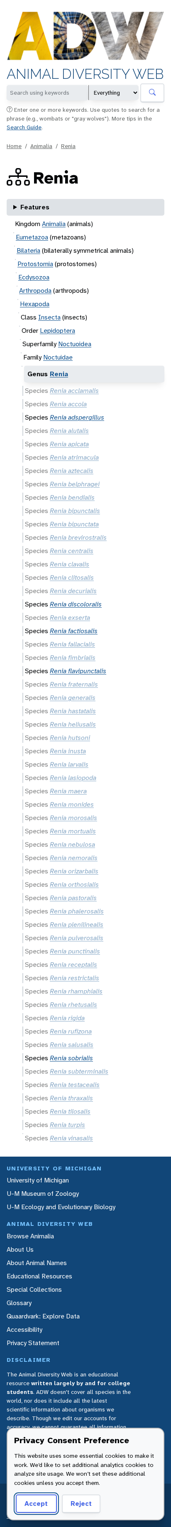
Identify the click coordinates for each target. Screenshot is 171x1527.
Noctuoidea (74, 344)
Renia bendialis (72, 497)
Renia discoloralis (76, 604)
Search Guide (24, 127)
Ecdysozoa (33, 277)
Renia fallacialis (72, 644)
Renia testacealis (75, 1084)
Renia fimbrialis (72, 657)
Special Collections (34, 1289)
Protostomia (35, 263)
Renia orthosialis (74, 884)
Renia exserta (70, 617)
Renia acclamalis (74, 390)
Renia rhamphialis (76, 991)
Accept (36, 1503)
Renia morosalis (73, 817)
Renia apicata (69, 444)
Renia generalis (72, 697)
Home (14, 146)
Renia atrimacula (74, 457)
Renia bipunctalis (75, 510)
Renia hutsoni (70, 737)
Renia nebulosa (72, 844)
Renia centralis (71, 550)
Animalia (41, 146)
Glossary (19, 1302)
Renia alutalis (69, 430)
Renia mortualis (73, 831)
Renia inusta (68, 751)
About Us (20, 1249)
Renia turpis (67, 1124)
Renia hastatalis (73, 711)
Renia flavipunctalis (78, 671)
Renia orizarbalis (74, 871)
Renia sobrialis (71, 1058)
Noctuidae (58, 357)
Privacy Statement (33, 1342)
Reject (81, 1503)
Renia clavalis (69, 564)
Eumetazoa (32, 237)
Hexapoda (34, 303)
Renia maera (68, 791)
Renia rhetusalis (73, 1004)
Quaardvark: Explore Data (43, 1316)
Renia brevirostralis (78, 537)
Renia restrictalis (74, 978)
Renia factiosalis (74, 630)
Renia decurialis (73, 590)
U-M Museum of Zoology (43, 1193)
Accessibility (24, 1329)
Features (34, 207)
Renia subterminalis (79, 1071)
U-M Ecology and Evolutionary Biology (61, 1206)
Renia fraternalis (74, 684)
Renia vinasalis (71, 1138)
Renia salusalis (71, 1044)
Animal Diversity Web (85, 74)
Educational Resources (39, 1276)
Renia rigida (67, 1018)
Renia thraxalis (71, 1098)
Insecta (49, 317)
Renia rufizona (71, 1031)
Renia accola (68, 404)
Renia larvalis (69, 764)
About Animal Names (37, 1262)
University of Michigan (38, 1180)
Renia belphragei (75, 484)
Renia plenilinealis (76, 924)
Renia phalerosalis (77, 911)
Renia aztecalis (71, 470)
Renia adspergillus (77, 417)
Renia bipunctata (74, 524)
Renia (68, 146)
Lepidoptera (57, 330)
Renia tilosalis (70, 1111)
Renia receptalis (73, 964)
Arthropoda (35, 290)
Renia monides (72, 804)
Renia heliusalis (73, 724)
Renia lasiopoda (73, 777)
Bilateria (28, 250)
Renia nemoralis (74, 857)
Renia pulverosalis (76, 937)
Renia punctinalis (75, 951)
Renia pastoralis (73, 897)
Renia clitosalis (72, 577)
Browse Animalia (30, 1236)
